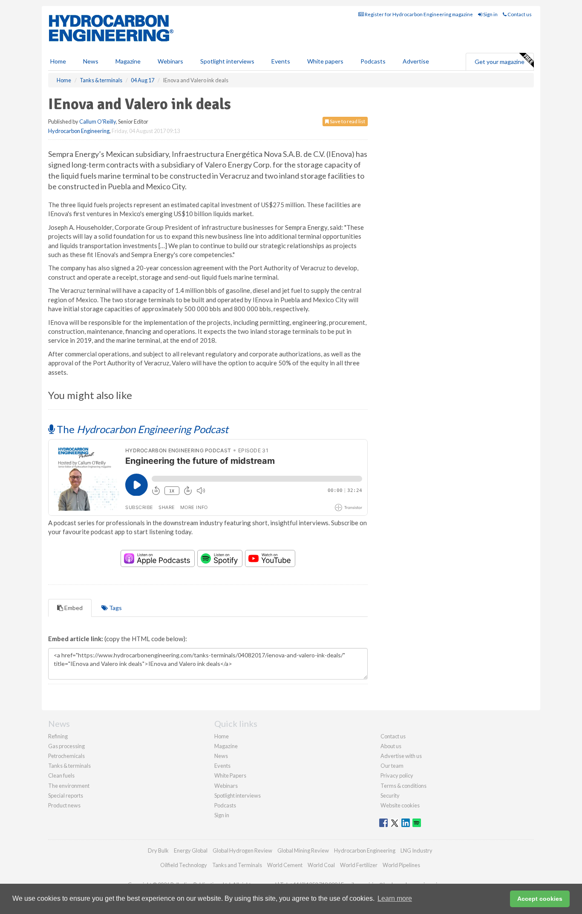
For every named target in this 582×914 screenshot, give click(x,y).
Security (390, 795)
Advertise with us (401, 755)
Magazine (128, 61)
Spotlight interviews (227, 61)
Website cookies (400, 805)
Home (58, 61)
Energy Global (190, 850)
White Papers (230, 775)
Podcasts (373, 61)
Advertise (416, 61)
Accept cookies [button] (539, 898)
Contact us (519, 14)
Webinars (170, 61)
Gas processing (66, 746)
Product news (64, 805)
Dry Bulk (158, 850)
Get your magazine (499, 61)
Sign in (490, 14)
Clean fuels (61, 775)
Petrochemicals (66, 755)
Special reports (65, 795)
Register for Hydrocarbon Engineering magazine (418, 14)
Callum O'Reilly (97, 121)
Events (280, 61)
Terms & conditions (403, 785)
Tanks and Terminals (237, 865)
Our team (391, 765)
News (221, 755)
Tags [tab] (115, 607)
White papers (325, 61)
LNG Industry (416, 850)
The (141, 429)
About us (390, 746)
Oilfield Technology (183, 865)
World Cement (285, 865)
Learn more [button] (394, 898)
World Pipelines (401, 865)
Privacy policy (396, 775)
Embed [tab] (73, 607)
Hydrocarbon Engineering (78, 130)
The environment (68, 785)
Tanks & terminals (69, 765)
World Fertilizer (358, 865)
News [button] (90, 61)
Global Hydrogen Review (242, 850)
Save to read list (347, 121)
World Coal (321, 865)
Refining (58, 736)
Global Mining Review (303, 850)
